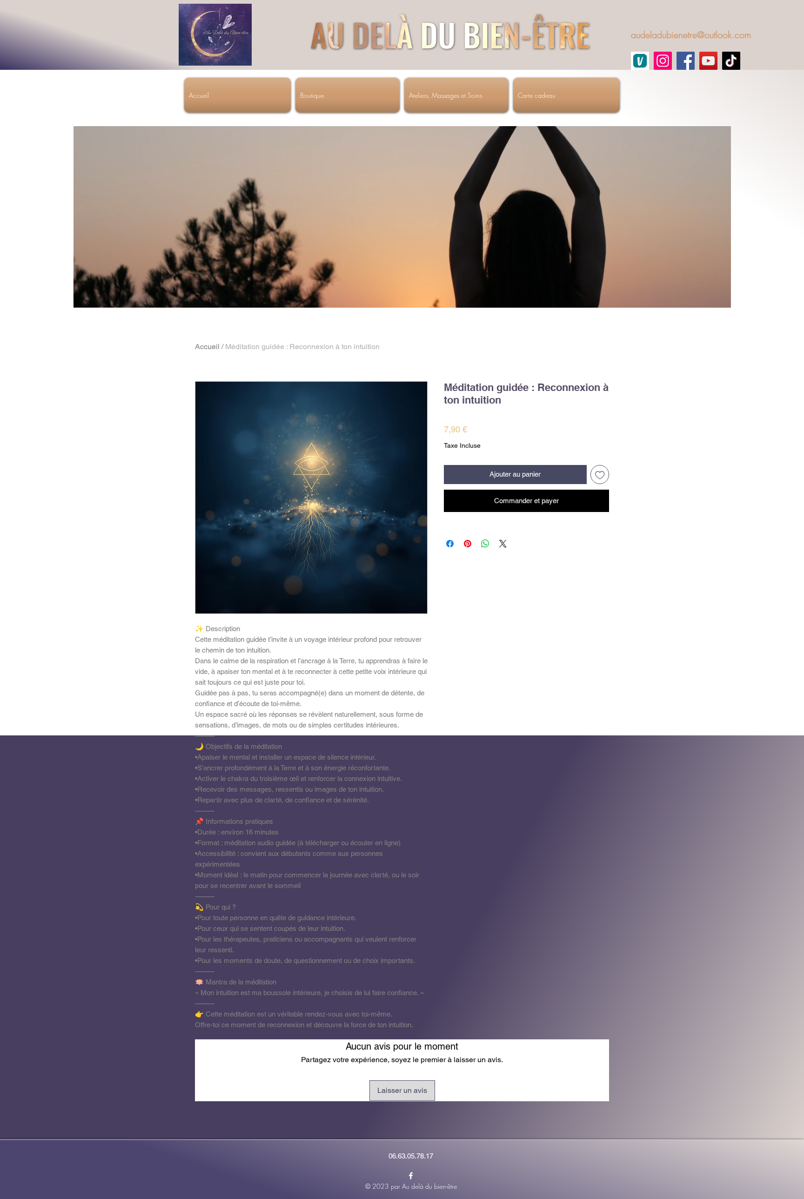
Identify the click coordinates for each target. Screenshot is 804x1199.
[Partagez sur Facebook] (450, 543)
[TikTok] (731, 61)
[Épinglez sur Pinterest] (467, 543)
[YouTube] (708, 61)
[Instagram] (663, 61)
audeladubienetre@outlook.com (691, 34)
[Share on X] (503, 543)
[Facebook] (686, 61)
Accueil (207, 346)
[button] (719, 297)
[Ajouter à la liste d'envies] (600, 474)
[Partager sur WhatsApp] (485, 543)
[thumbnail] (640, 61)
